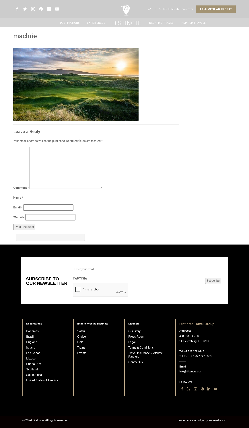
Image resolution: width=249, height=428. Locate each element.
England (31, 342)
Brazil (30, 336)
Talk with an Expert (216, 9)
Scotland (32, 369)
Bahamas (32, 331)
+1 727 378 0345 (194, 351)
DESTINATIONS (70, 22)
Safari (81, 331)
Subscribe (213, 280)
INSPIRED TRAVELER (194, 22)
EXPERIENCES (96, 22)
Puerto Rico (34, 364)
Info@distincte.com (190, 371)
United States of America (42, 380)
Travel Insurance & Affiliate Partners (145, 354)
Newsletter (186, 9)
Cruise (81, 336)
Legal (132, 342)
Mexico (31, 358)
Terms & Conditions (141, 347)
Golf (80, 342)
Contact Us (135, 362)
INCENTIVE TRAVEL (161, 22)
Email (18, 207)
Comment (21, 187)
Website (19, 217)
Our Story (134, 331)
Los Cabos (33, 353)
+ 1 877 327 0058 (163, 9)
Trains (81, 347)
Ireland (30, 347)
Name (18, 197)
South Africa (34, 374)
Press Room (136, 336)
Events (81, 353)
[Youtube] (215, 389)
